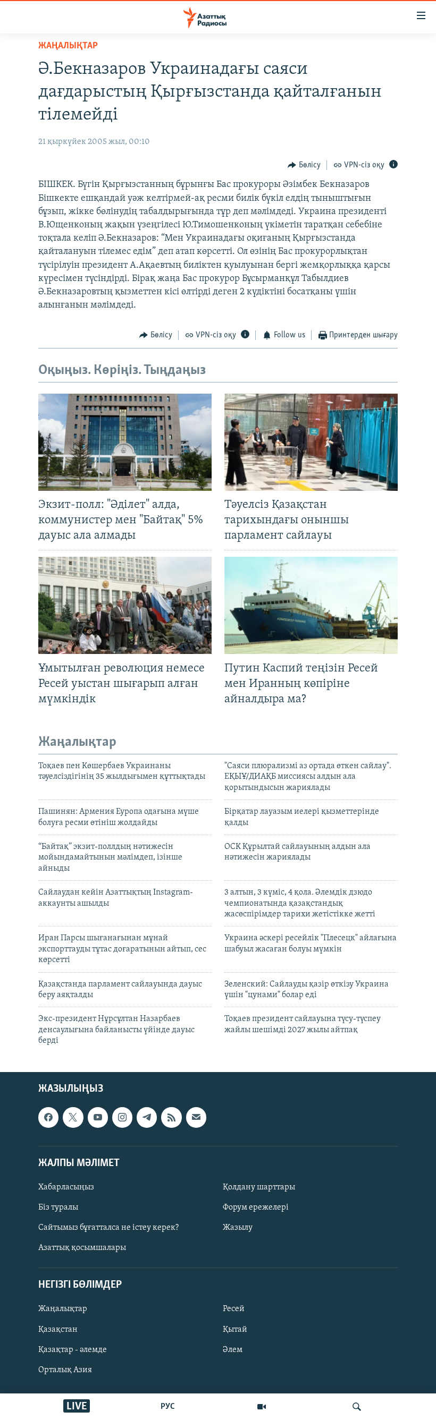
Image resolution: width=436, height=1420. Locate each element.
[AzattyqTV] (262, 1406)
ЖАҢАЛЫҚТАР (68, 46)
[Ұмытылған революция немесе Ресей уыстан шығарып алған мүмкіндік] (125, 605)
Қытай (235, 1329)
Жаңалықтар (62, 1309)
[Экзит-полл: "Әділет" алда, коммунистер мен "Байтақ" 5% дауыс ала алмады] (125, 442)
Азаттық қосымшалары (82, 1248)
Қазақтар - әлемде (72, 1350)
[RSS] (171, 1118)
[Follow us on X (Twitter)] (73, 1118)
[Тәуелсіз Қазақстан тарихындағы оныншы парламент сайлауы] (311, 442)
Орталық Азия (65, 1370)
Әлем (232, 1350)
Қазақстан (58, 1329)
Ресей (234, 1309)
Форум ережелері (256, 1207)
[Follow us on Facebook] (48, 1118)
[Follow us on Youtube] (98, 1118)
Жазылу (238, 1228)
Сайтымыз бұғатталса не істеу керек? (108, 1228)
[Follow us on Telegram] (147, 1118)
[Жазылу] (196, 1118)
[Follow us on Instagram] (122, 1118)
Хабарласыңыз (66, 1187)
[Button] (304, 165)
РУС (168, 1406)
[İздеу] (357, 1406)
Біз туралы (58, 1207)
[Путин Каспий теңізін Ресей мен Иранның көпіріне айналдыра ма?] (311, 605)
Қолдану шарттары (259, 1187)
